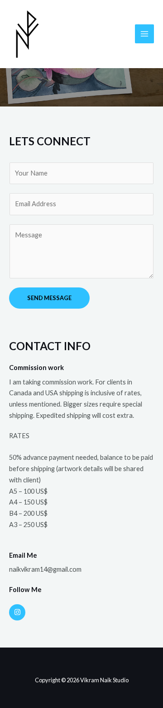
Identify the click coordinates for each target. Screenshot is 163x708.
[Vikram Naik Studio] (27, 34)
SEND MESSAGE (49, 297)
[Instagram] (17, 612)
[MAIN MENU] (144, 33)
